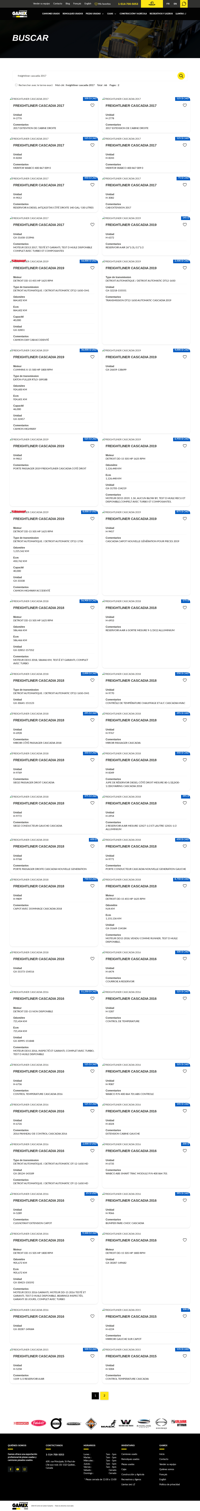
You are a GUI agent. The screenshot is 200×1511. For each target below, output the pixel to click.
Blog (68, 4)
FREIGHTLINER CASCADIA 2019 (131, 225)
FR (168, 4)
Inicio (162, 1454)
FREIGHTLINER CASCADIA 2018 (38, 608)
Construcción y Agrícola (133, 14)
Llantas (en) (126, 1485)
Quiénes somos (166, 1469)
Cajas (110, 14)
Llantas (180, 14)
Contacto (57, 4)
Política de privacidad (169, 1485)
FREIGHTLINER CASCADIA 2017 (38, 106)
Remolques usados (73, 14)
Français (77, 4)
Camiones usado (51, 14)
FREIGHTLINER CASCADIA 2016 (131, 959)
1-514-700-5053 (128, 3)
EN (175, 4)
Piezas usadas (93, 14)
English (88, 4)
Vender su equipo (41, 4)
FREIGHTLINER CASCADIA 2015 (131, 1316)
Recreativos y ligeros (161, 14)
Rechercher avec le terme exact (35, 85)
